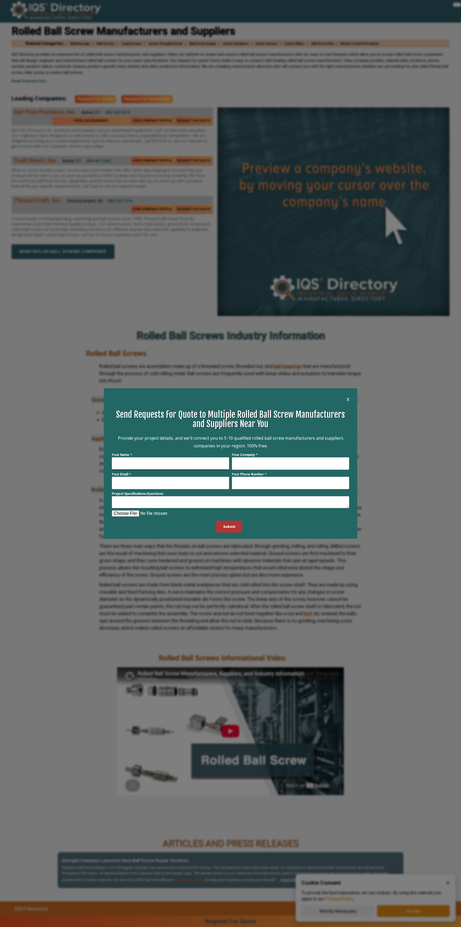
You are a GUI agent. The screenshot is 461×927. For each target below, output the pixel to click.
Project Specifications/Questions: (138, 494)
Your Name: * (122, 455)
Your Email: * (121, 474)
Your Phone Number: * (249, 474)
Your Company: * (244, 455)
